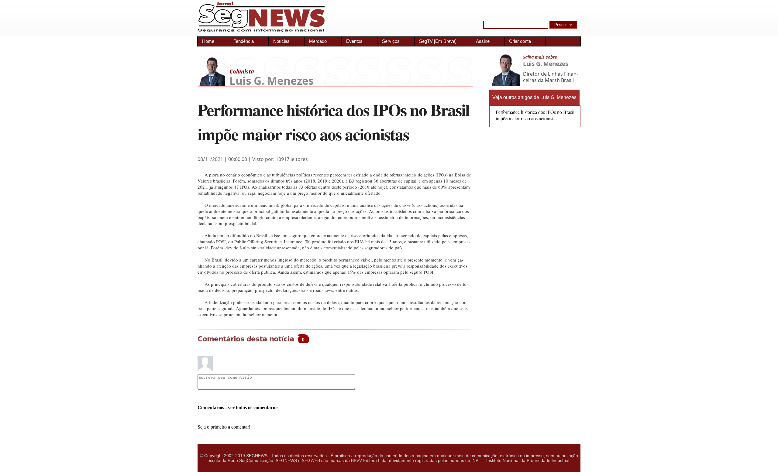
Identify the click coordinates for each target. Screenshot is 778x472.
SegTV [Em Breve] (437, 41)
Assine (483, 41)
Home (208, 41)
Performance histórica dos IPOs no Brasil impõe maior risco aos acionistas (535, 115)
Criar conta (520, 41)
